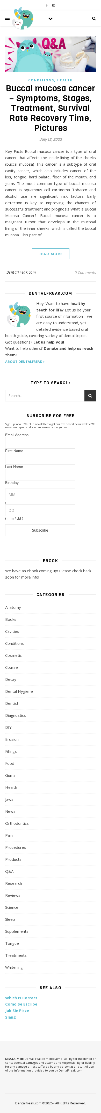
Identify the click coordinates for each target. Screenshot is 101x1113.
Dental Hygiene (19, 691)
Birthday (12, 482)
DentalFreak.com (21, 272)
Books (10, 619)
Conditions (41, 80)
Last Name (14, 467)
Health (65, 80)
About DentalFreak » (25, 361)
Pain (9, 835)
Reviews (12, 895)
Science (11, 907)
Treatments (16, 955)
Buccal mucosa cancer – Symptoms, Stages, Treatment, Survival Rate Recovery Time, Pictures (51, 108)
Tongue (12, 943)
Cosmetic (13, 655)
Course (11, 667)
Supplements (16, 931)
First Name (14, 451)
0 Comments (85, 272)
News (10, 811)
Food (9, 763)
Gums (10, 775)
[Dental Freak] (22, 18)
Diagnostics (15, 715)
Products (13, 859)
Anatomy (13, 607)
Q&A (9, 871)
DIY (8, 727)
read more (51, 253)
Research (13, 883)
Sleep (10, 919)
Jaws (9, 799)
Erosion (12, 739)
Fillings (11, 751)
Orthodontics (17, 823)
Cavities (12, 631)
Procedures (15, 847)
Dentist (11, 703)
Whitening (14, 967)
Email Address (16, 435)
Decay (10, 679)
